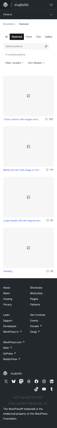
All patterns (9, 24)
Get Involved (37, 314)
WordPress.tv (12, 331)
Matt (7, 347)
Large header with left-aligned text (21, 220)
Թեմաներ (36, 293)
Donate (36, 326)
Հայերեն (16, 373)
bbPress (9, 353)
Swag (35, 331)
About (6, 287)
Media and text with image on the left (22, 170)
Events (34, 320)
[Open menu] (52, 5)
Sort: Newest (35, 62)
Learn (6, 314)
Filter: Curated (13, 62)
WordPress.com (14, 342)
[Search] (46, 46)
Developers (9, 326)
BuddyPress (11, 359)
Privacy (7, 304)
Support (7, 320)
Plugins (34, 299)
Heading (7, 271)
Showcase (36, 287)
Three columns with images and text (22, 119)
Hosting (7, 299)
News (6, 293)
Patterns (7, 14)
